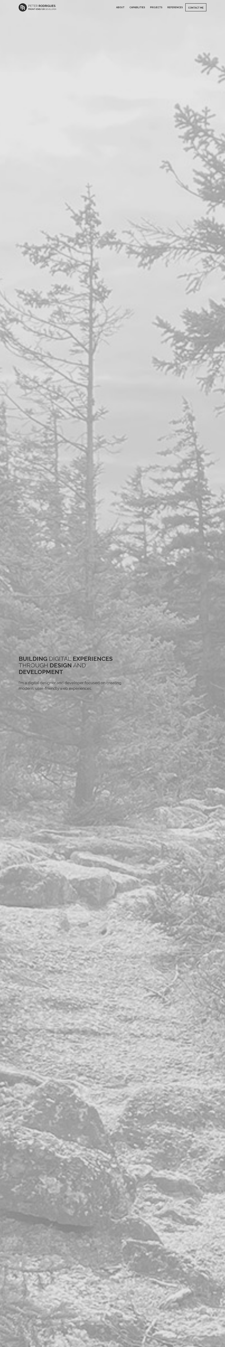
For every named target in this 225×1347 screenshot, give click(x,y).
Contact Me (196, 7)
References (175, 7)
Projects (156, 7)
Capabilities (137, 7)
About (120, 7)
